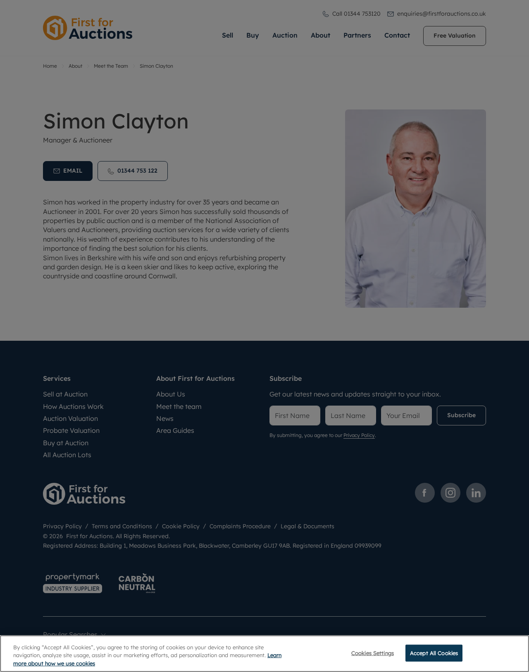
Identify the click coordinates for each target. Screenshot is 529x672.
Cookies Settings (372, 652)
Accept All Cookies (434, 652)
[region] (264, 653)
